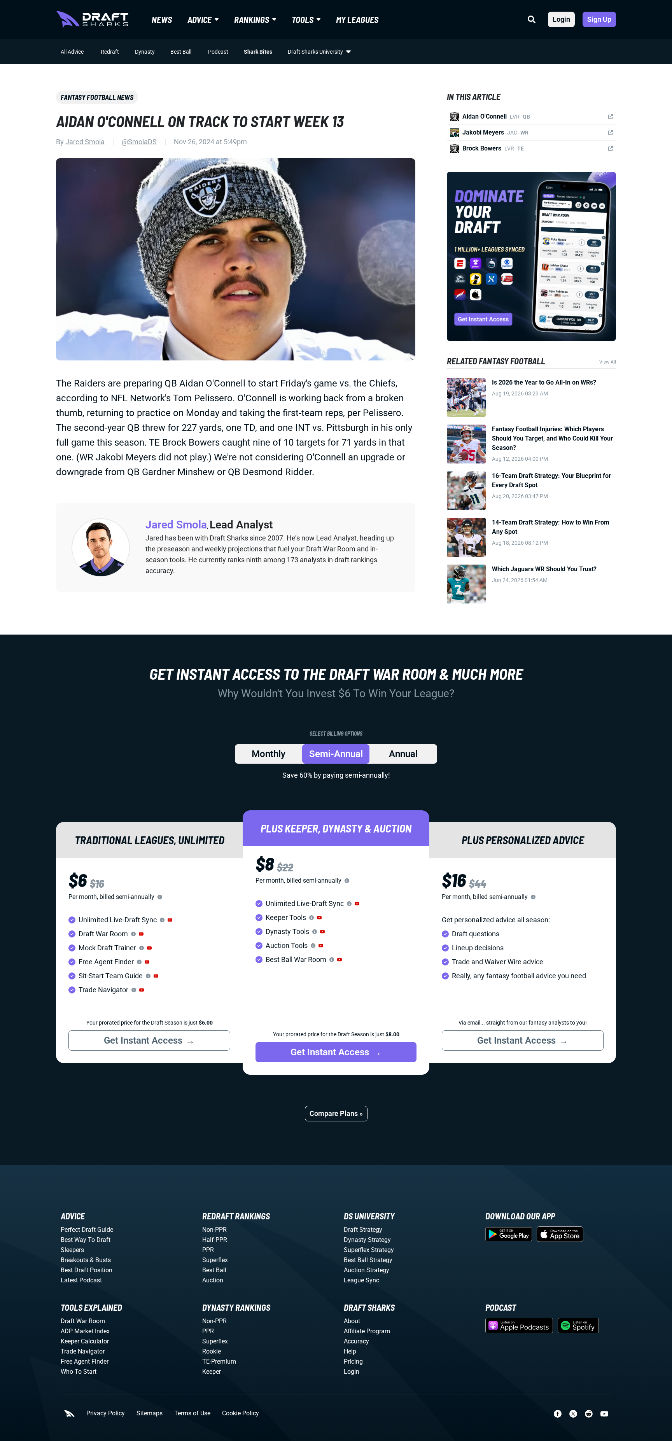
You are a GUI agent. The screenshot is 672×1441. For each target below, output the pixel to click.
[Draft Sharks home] (92, 19)
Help (350, 1351)
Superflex (215, 1260)
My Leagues (357, 19)
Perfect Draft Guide (87, 1229)
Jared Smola (85, 142)
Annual (403, 753)
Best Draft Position (86, 1270)
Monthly (268, 753)
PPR (208, 1250)
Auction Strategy (366, 1270)
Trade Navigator (83, 1351)
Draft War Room (83, 1321)
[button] (170, 920)
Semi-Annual (336, 753)
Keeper (211, 1371)
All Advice (72, 52)
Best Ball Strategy (368, 1260)
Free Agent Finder (84, 1361)
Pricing (353, 1361)
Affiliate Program (367, 1331)
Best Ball (180, 52)
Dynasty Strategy (367, 1239)
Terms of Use (192, 1413)
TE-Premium (219, 1361)
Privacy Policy (105, 1413)
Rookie (211, 1351)
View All (607, 362)
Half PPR (214, 1239)
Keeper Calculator (85, 1341)
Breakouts (74, 1260)
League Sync (361, 1280)
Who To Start (78, 1371)
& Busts (100, 1260)
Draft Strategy (363, 1229)
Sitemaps (149, 1413)
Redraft (110, 52)
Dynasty (145, 52)
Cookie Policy (240, 1413)
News (162, 19)
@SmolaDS (139, 142)
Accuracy (356, 1341)
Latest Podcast (81, 1280)
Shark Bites (258, 52)
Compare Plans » (336, 1113)
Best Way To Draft (85, 1239)
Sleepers (72, 1250)
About (352, 1321)
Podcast (218, 52)
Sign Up (599, 19)
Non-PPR (214, 1229)
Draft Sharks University (315, 52)
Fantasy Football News (97, 97)
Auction (212, 1280)
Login (561, 19)
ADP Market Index (85, 1331)
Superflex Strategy (369, 1250)
